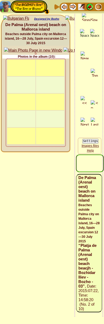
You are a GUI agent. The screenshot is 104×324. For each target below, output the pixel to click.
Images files (90, 146)
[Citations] (90, 6)
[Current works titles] (98, 6)
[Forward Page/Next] (73, 6)
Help (90, 150)
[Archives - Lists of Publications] (81, 6)
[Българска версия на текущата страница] (16, 18)
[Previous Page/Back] (64, 6)
